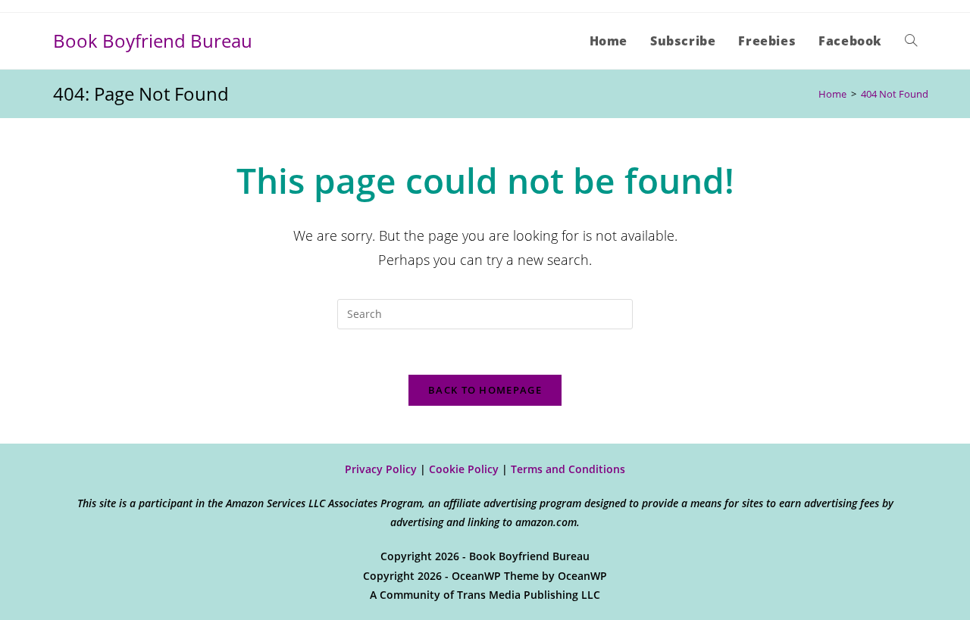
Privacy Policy (381, 469)
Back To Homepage (485, 390)
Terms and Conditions (568, 469)
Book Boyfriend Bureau (152, 40)
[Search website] (910, 41)
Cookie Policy (464, 469)
